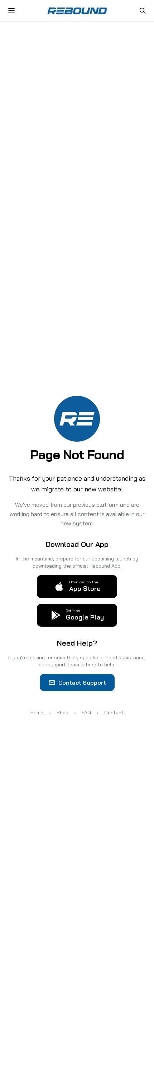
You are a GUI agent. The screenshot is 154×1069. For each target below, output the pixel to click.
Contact (114, 712)
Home (36, 712)
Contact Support (82, 682)
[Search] (142, 11)
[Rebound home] (77, 10)
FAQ (86, 712)
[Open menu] (11, 11)
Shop (62, 712)
